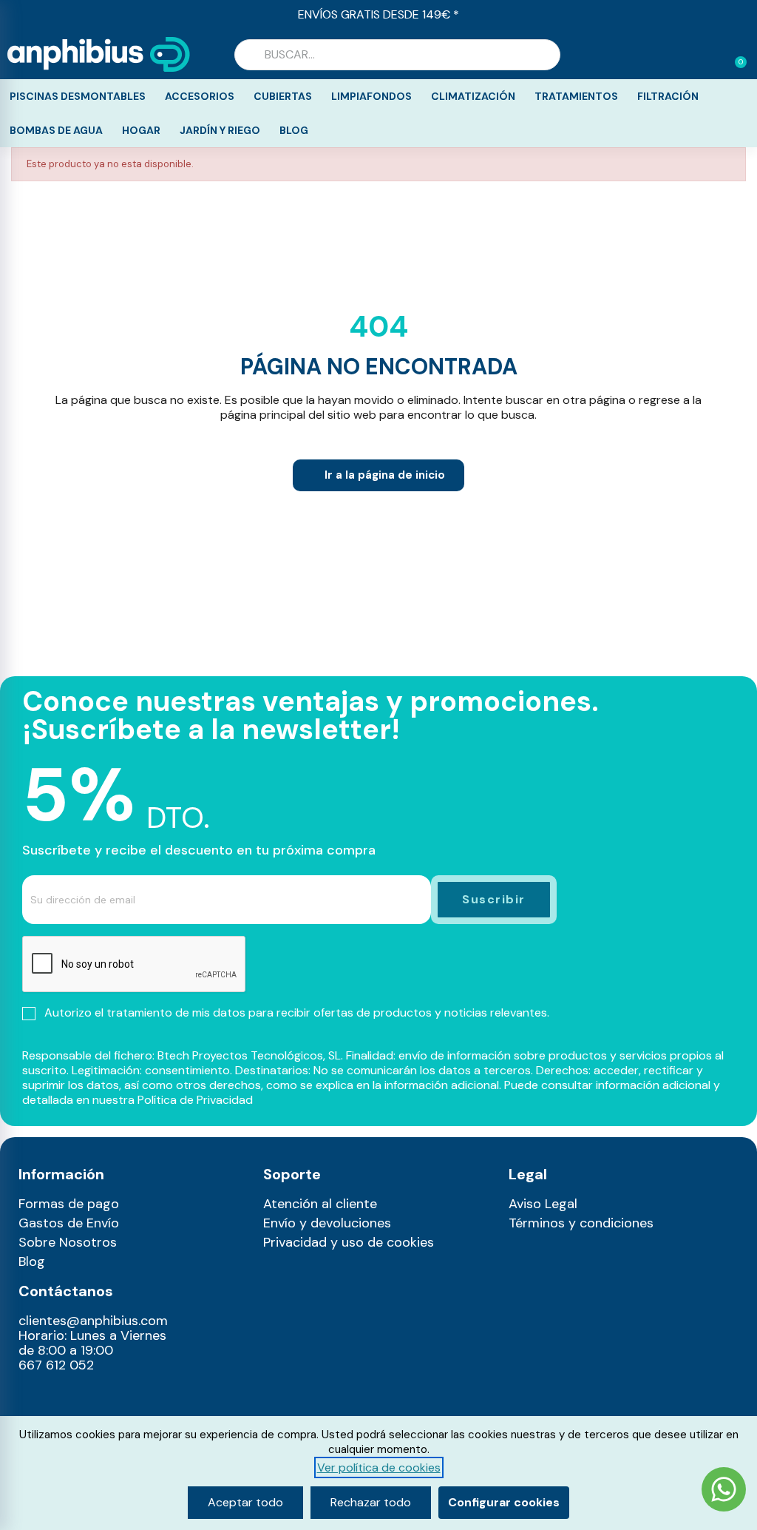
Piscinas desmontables (78, 96)
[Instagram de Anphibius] (34, 1398)
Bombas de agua (56, 130)
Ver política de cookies (379, 1467)
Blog (293, 130)
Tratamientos (576, 96)
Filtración (668, 96)
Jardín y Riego (220, 130)
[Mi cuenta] (711, 56)
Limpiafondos (371, 96)
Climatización (473, 96)
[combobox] (397, 55)
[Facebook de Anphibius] (66, 1398)
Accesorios (199, 96)
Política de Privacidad (195, 1100)
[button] (734, 55)
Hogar (141, 130)
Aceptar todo (245, 1502)
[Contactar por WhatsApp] (724, 1491)
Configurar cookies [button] (504, 1502)
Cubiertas (283, 96)
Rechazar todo (370, 1502)
